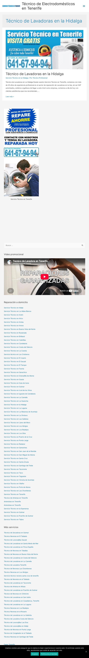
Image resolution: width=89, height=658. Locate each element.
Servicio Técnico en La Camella (15, 397)
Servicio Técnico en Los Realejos (16, 430)
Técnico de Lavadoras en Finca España (18, 547)
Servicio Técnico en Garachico (15, 372)
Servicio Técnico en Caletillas (15, 340)
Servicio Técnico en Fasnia (14, 369)
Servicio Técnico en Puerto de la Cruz (18, 437)
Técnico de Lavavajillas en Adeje (16, 626)
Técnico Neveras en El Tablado (15, 536)
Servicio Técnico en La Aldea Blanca (17, 311)
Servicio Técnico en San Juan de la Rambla (20, 451)
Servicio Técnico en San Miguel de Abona (19, 455)
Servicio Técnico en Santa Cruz (15, 458)
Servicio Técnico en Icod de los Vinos (18, 390)
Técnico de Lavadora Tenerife (15, 565)
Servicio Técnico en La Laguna (15, 408)
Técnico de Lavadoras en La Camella (18, 561)
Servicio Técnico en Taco (13, 473)
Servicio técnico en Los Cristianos (16, 354)
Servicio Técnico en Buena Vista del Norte (19, 329)
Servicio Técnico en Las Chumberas (17, 491)
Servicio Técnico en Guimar (14, 387)
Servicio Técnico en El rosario (15, 358)
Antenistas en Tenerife (12, 501)
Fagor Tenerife (9, 644)
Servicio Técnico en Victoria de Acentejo (19, 480)
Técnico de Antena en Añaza (14, 586)
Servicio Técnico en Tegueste (15, 476)
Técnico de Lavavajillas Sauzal (15, 540)
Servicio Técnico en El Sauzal (15, 361)
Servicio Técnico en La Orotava (15, 415)
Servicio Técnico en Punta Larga (16, 440)
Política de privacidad (49, 654)
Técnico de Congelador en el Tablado (18, 633)
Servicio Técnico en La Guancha (16, 401)
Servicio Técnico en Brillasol (14, 336)
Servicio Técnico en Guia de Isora (16, 383)
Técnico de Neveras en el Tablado (16, 579)
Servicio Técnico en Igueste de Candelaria (19, 394)
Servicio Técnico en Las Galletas (16, 419)
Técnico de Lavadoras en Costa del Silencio (20, 558)
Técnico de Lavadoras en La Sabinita (18, 615)
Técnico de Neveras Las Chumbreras (18, 568)
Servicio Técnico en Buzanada (15, 333)
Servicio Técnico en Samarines (15, 448)
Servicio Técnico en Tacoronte (15, 469)
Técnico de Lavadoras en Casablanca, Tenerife (21, 601)
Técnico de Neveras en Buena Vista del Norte (21, 554)
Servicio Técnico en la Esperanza (16, 509)
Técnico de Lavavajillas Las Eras (16, 622)
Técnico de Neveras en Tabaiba (16, 551)
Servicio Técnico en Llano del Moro (17, 423)
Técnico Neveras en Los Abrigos (16, 572)
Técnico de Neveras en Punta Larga (17, 629)
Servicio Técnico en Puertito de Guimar (18, 516)
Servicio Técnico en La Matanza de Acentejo (20, 412)
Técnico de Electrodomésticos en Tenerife (48, 6)
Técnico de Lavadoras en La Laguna (17, 604)
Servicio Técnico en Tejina (14, 519)
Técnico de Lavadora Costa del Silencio (18, 619)
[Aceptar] (86, 651)
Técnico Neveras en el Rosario (15, 612)
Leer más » (10, 96)
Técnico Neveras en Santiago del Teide (18, 637)
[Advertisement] (44, 221)
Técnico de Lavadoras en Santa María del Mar (21, 543)
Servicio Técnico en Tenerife (14, 494)
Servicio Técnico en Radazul (14, 444)
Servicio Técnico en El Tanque (15, 365)
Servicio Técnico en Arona (14, 325)
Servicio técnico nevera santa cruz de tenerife (21, 576)
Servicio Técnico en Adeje (13, 308)
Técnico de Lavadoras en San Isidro (17, 597)
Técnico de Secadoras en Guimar (16, 533)
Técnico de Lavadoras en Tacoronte (17, 583)
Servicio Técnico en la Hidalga (17, 78)
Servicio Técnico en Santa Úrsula (16, 462)
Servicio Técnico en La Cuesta (15, 351)
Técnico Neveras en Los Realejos (16, 608)
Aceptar (35, 654)
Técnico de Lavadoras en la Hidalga (35, 74)
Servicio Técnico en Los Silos (15, 433)
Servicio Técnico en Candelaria (15, 343)
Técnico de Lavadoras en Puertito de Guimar (20, 590)
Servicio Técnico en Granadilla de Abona (19, 376)
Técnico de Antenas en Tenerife (16, 498)
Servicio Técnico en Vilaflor (14, 483)
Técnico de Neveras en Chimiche (16, 594)
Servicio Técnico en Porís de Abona (17, 487)
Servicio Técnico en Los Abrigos (16, 426)
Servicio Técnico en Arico (13, 318)
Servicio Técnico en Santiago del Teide (18, 466)
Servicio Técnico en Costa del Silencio (18, 347)
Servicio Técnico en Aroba (14, 322)
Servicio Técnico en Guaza (14, 379)
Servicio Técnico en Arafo (13, 315)
